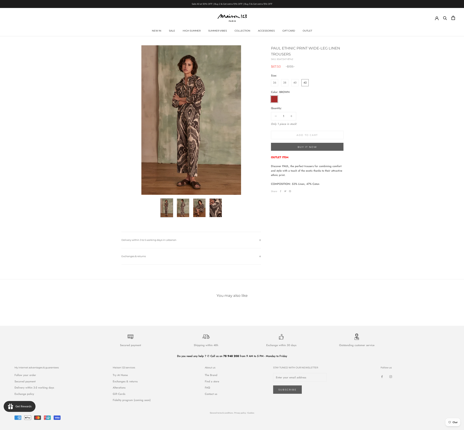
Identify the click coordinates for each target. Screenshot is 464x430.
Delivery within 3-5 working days (34, 388)
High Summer (192, 30)
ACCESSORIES (266, 30)
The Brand (211, 375)
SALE (172, 30)
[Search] (445, 18)
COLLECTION (242, 30)
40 (295, 83)
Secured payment (25, 381)
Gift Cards (119, 394)
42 (305, 83)
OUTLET (307, 30)
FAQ (207, 388)
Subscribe (287, 389)
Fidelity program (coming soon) (132, 400)
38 (284, 83)
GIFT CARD (288, 30)
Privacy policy (240, 413)
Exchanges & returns (133, 256)
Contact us (211, 394)
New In (156, 30)
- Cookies (250, 413)
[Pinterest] (290, 191)
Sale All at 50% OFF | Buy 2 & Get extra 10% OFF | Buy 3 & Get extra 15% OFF (232, 4)
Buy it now (307, 147)
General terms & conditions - (222, 413)
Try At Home (120, 375)
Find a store (212, 381)
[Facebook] (280, 191)
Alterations (119, 388)
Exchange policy (24, 394)
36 (274, 83)
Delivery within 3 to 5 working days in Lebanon (148, 239)
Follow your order (25, 375)
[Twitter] (285, 191)
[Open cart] (453, 18)
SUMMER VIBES (217, 30)
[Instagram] (390, 376)
